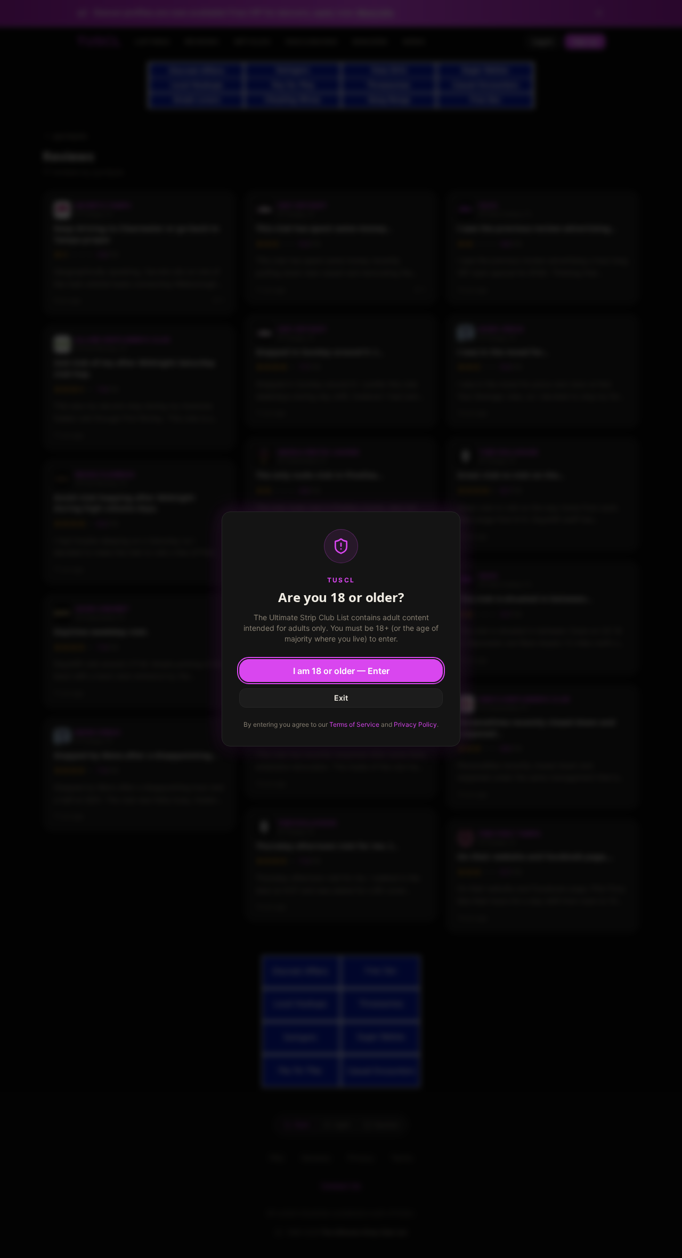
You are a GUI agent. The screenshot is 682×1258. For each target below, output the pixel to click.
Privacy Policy (415, 724)
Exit (341, 697)
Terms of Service (354, 724)
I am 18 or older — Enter (341, 670)
